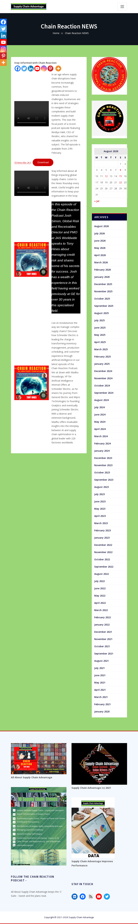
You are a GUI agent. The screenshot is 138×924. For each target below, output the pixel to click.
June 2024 (100, 414)
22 (120, 182)
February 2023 (102, 530)
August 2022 (101, 573)
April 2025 (100, 342)
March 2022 (101, 610)
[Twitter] (24, 68)
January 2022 (102, 624)
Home (56, 33)
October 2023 (102, 472)
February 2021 (102, 704)
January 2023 (102, 537)
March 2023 (101, 523)
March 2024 (101, 436)
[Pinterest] (50, 68)
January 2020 (102, 711)
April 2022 (100, 602)
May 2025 (99, 334)
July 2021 (99, 668)
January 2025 (102, 363)
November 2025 (103, 291)
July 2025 (99, 320)
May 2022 (99, 595)
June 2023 (100, 501)
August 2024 (101, 400)
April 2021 (100, 689)
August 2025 (101, 313)
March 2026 (101, 262)
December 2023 (103, 458)
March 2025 (101, 349)
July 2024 (99, 407)
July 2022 (99, 581)
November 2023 (103, 465)
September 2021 (103, 653)
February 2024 (102, 443)
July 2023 (99, 494)
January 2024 (102, 450)
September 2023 (103, 479)
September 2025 (103, 305)
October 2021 (102, 646)
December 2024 (103, 371)
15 (120, 176)
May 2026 (99, 247)
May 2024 (99, 421)
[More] (58, 68)
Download (43, 162)
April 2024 (100, 429)
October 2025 (102, 298)
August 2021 (101, 660)
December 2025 (103, 284)
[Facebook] (18, 68)
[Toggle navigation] (122, 6)
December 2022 (103, 544)
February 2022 (102, 617)
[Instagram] (44, 68)
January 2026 (102, 276)
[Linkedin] (31, 68)
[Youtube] (37, 68)
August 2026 (101, 226)
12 (106, 176)
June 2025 (100, 327)
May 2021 (99, 682)
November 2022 (103, 552)
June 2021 (100, 675)
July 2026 (99, 233)
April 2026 (100, 255)
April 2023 (100, 516)
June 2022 (100, 588)
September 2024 (103, 392)
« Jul (96, 201)
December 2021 (103, 631)
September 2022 (103, 566)
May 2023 (99, 508)
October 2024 (102, 385)
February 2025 (102, 356)
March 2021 (101, 697)
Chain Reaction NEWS (77, 33)
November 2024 (103, 378)
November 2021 (103, 639)
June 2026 (100, 240)
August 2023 (101, 487)
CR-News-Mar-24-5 (22, 162)
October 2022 (102, 559)
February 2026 (102, 269)
